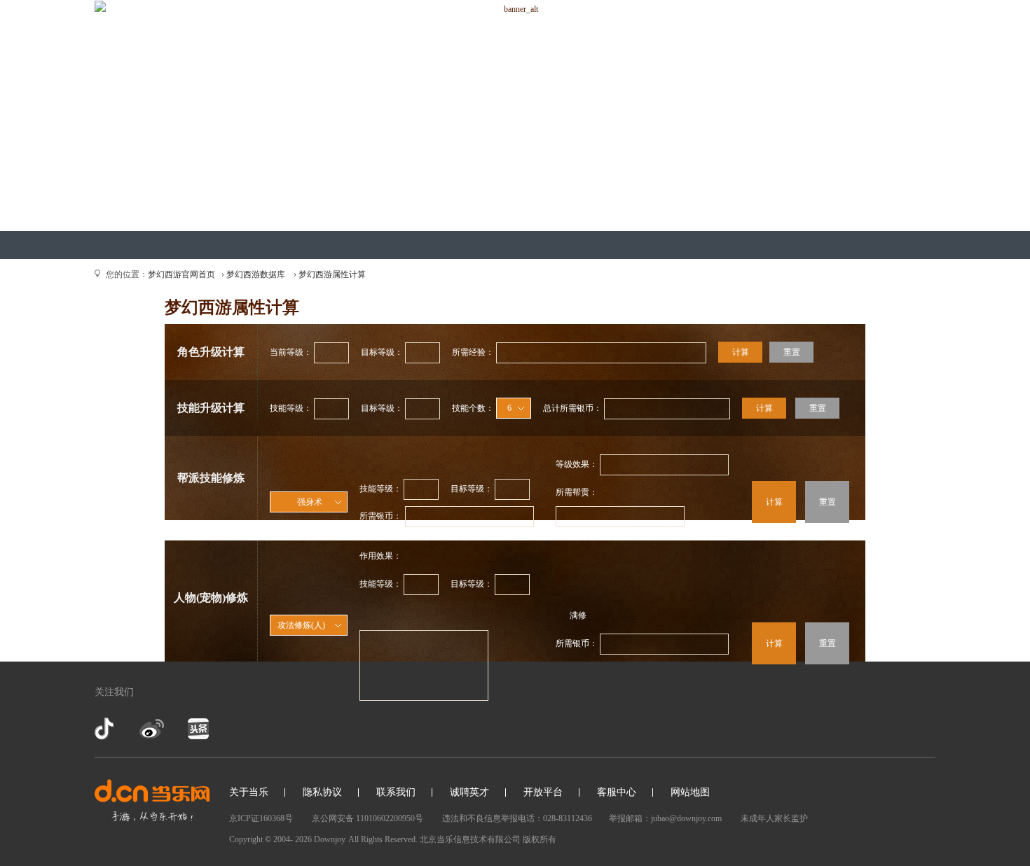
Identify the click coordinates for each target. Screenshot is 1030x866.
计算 (740, 352)
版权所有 (539, 839)
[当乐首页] (152, 800)
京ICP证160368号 (261, 818)
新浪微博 (151, 729)
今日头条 (197, 729)
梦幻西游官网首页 (181, 274)
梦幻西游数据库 (255, 274)
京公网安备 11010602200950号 (367, 818)
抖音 (106, 729)
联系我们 (396, 792)
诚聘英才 (469, 792)
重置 (791, 352)
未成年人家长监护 (774, 818)
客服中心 (616, 792)
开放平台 (543, 792)
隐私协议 (322, 792)
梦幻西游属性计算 (332, 274)
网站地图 (690, 792)
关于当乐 (248, 792)
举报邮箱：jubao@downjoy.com (665, 818)
